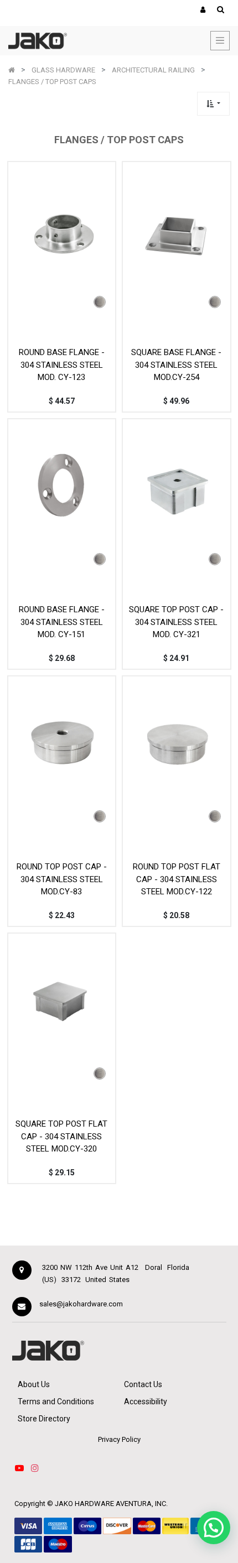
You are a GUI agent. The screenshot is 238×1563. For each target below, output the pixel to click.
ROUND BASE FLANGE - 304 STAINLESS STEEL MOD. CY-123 (62, 364)
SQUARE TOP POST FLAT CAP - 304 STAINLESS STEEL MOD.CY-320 (61, 1136)
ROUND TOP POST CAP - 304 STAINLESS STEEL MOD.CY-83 (62, 879)
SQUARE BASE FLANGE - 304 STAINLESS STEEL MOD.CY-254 (176, 364)
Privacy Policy (119, 1439)
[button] (213, 104)
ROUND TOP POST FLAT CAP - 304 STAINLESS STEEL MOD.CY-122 (176, 879)
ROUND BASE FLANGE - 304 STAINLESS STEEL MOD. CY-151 (62, 622)
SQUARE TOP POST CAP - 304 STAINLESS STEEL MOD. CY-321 (176, 622)
